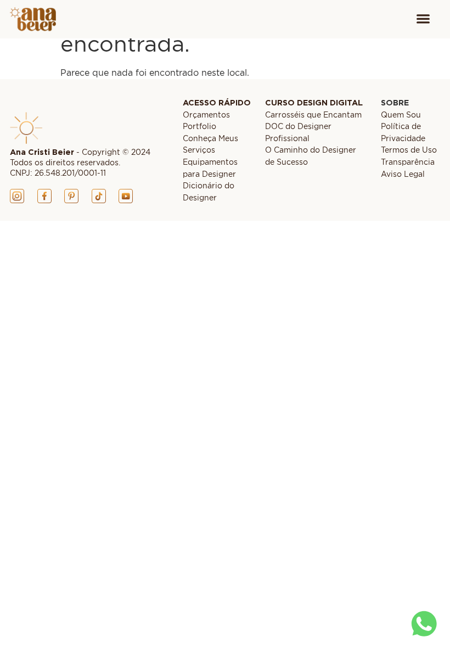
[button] (423, 19)
